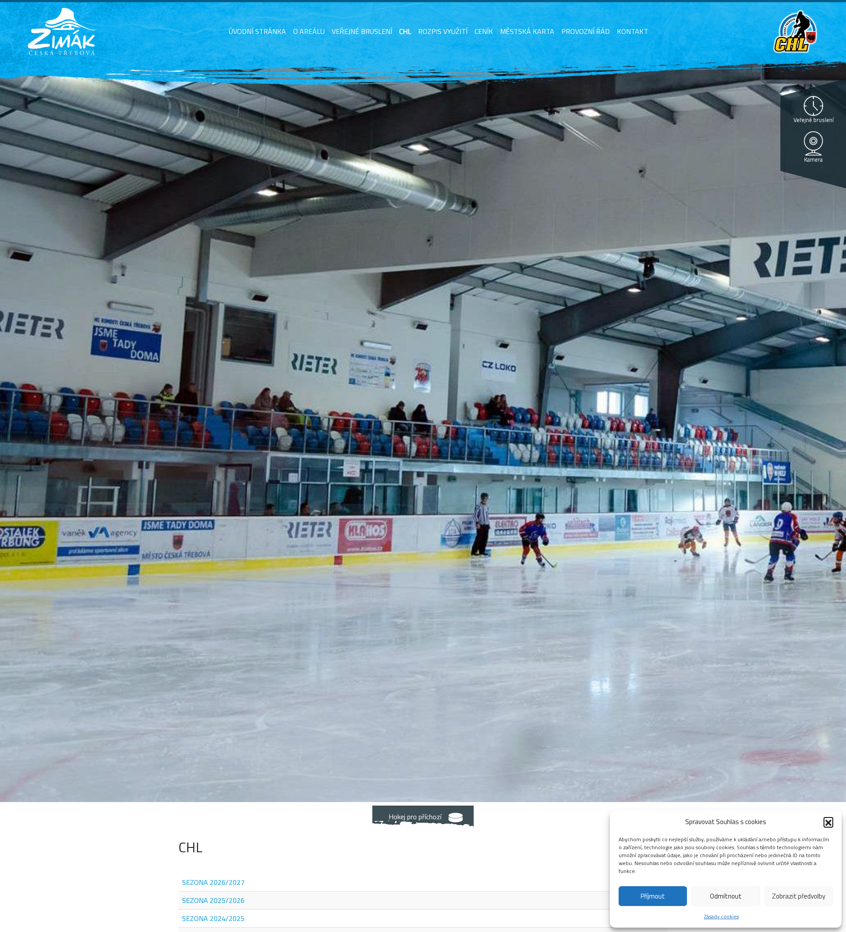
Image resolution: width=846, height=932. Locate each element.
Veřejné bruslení (362, 31)
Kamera (813, 159)
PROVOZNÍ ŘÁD (585, 31)
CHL (405, 31)
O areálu (309, 31)
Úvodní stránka (257, 31)
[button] (828, 821)
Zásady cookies (721, 916)
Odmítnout (726, 896)
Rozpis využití (443, 31)
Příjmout (653, 896)
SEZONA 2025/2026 (213, 900)
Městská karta (527, 31)
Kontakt (632, 31)
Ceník (484, 31)
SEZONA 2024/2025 (213, 918)
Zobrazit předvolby (798, 896)
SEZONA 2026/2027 (213, 882)
